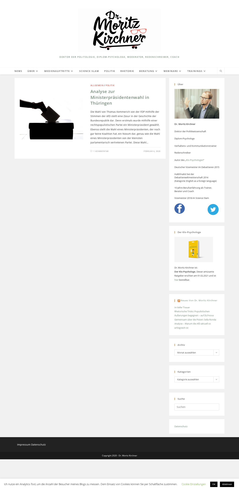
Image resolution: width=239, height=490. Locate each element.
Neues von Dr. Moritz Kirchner (199, 300)
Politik (110, 85)
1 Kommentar (101, 151)
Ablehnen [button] (227, 484)
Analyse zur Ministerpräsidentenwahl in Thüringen (119, 97)
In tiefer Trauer (182, 307)
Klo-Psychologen (194, 160)
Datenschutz (181, 426)
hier (176, 279)
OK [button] (213, 484)
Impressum (24, 444)
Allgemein (96, 85)
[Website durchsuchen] (220, 71)
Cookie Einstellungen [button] (194, 484)
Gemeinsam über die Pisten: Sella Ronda (195, 319)
